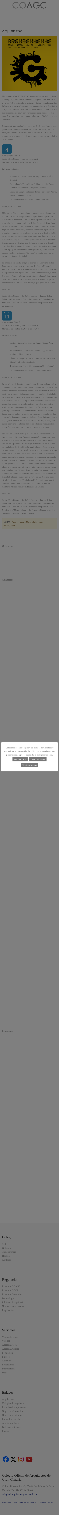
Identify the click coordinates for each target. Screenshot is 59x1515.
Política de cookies (38, 759)
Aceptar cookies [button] (20, 759)
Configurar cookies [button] (29, 765)
